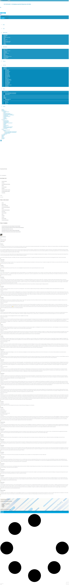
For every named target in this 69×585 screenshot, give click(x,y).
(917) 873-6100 (7, 4)
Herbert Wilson (2, 259)
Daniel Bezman (2, 373)
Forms (3, 208)
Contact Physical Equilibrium (6, 207)
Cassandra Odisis (2, 422)
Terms (3, 506)
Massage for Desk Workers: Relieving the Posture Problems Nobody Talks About (13, 227)
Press (2, 214)
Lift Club (3, 182)
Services (3, 217)
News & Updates (4, 212)
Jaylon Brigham (2, 463)
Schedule (3, 12)
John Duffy (1, 407)
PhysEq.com (8, 499)
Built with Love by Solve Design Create (6, 509)
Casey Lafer (1, 434)
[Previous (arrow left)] (0, 584)
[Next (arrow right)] (1, 584)
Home (3, 202)
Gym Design (3, 192)
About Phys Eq (4, 204)
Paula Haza (1, 265)
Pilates (3, 185)
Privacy (3, 504)
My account (3, 211)
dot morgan (2, 401)
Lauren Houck (2, 359)
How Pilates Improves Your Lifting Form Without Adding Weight (10, 230)
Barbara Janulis (2, 482)
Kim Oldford (2, 297)
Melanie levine (2, 349)
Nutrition (3, 188)
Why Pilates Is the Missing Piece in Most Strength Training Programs (11, 231)
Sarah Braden (2, 445)
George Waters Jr (2, 469)
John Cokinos (2, 286)
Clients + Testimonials (5, 205)
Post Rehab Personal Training (6, 184)
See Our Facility (4, 218)
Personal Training (4, 181)
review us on (2, 241)
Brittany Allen (2, 439)
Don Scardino (2, 452)
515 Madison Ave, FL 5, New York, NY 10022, (6, 501)
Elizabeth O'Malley (2, 490)
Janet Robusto (2, 475)
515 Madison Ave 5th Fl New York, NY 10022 (21, 4)
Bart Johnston (2, 270)
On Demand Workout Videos (6, 191)
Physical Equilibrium (3, 236)
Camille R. (1, 324)
